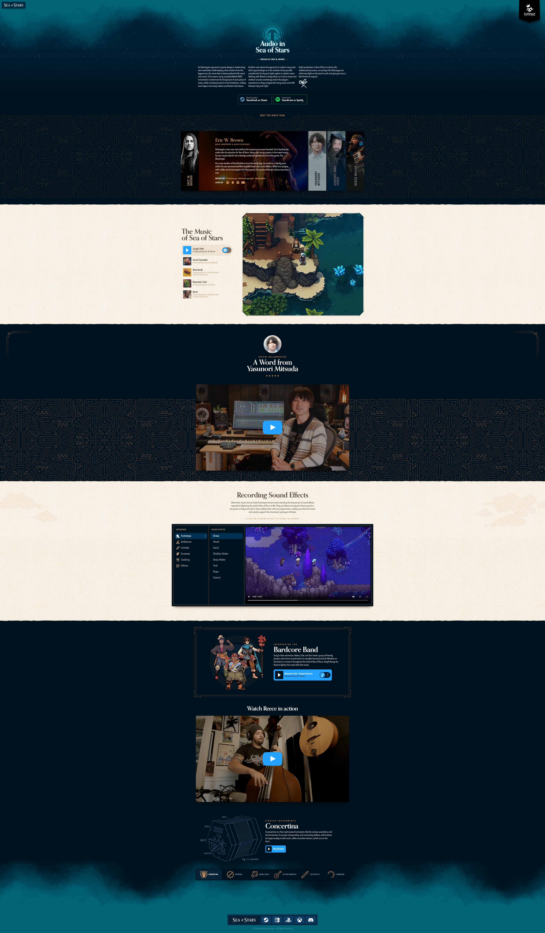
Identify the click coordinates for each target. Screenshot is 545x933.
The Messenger (232, 179)
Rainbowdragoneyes (246, 179)
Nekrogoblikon (260, 179)
